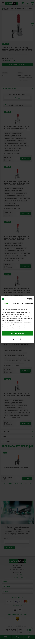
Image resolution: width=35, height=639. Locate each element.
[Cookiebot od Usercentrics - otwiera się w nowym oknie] (25, 299)
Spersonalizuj (16, 339)
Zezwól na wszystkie (17, 333)
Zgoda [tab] (6, 303)
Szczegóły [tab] (16, 303)
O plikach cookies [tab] (27, 303)
